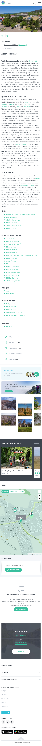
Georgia (3, 690)
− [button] (39, 498)
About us (4, 694)
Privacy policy (5, 706)
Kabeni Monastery (12, 269)
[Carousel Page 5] (20, 29)
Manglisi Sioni (11, 247)
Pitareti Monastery (12, 241)
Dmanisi (12, 104)
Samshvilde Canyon (27, 185)
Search (21, 651)
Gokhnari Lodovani (13, 275)
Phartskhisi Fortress (13, 264)
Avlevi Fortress (11, 261)
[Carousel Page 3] (18, 29)
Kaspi (18, 107)
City (3, 48)
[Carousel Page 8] (22, 29)
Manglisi (9, 327)
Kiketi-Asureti (11, 307)
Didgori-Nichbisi (11, 304)
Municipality (8, 48)
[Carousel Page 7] (21, 29)
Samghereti (10, 294)
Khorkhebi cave (11, 223)
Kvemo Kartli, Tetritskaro (15, 45)
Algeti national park (13, 220)
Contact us (4, 698)
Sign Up (3, 702)
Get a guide (8, 370)
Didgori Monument (12, 267)
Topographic (13, 491)
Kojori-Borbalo (11, 309)
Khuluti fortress (11, 250)
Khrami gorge (11, 228)
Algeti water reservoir (13, 226)
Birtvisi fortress (11, 253)
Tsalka (3, 104)
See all (36, 443)
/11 (36, 28)
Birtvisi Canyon (11, 217)
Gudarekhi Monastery (13, 272)
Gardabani (27, 104)
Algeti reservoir (21, 144)
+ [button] (39, 495)
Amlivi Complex (11, 258)
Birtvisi (37, 178)
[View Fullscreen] (39, 491)
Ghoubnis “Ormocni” (13, 244)
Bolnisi (27, 102)
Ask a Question (15, 569)
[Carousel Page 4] (19, 29)
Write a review (21, 609)
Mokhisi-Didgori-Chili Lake (15, 315)
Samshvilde (10, 238)
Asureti (8, 291)
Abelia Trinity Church (13, 281)
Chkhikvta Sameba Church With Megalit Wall (22, 255)
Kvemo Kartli (33, 61)
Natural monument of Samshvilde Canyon (20, 214)
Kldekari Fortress (12, 278)
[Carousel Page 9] (23, 29)
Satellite (21, 491)
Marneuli (4, 107)
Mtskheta (27, 107)
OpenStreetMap (38, 554)
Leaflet (30, 554)
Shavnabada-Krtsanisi (14, 312)
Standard (5, 491)
